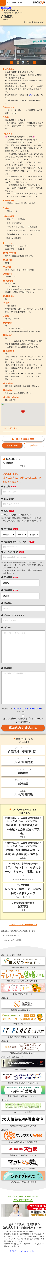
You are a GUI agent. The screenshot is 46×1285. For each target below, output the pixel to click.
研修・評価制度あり (15, 223)
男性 (5, 515)
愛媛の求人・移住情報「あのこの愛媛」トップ (17, 931)
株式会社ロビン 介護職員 (13, 940)
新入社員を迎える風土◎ (16, 231)
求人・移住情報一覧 (10, 935)
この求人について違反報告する (23, 924)
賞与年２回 (27, 234)
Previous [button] (11, 62)
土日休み (21, 219)
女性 (14, 515)
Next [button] (34, 62)
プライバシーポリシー (32, 709)
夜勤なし (10, 219)
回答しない (26, 515)
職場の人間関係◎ (14, 238)
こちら (31, 95)
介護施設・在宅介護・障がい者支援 (21, 203)
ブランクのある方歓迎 (15, 227)
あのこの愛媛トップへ (14, 3)
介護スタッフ (12, 211)
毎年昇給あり (35, 231)
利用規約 (17, 709)
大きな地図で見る (10, 428)
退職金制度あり (13, 234)
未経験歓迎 (32, 227)
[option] (23, 42)
